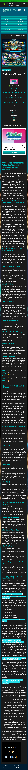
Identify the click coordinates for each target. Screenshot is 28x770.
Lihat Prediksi (14, 152)
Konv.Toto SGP (21, 26)
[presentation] (13, 156)
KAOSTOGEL (5, 171)
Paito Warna (7, 26)
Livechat (17, 5)
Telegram (11, 5)
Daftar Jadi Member (21, 3)
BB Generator (20, 24)
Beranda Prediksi (6, 70)
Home (7, 16)
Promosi (20, 19)
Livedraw (20, 16)
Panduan (20, 31)
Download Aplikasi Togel (11, 3)
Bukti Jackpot (20, 29)
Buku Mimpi (7, 29)
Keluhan (7, 31)
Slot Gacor (7, 24)
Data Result (20, 21)
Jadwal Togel (7, 21)
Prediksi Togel (7, 19)
